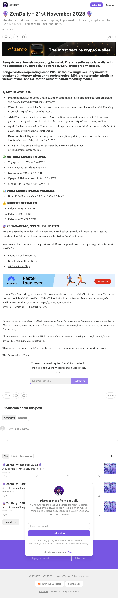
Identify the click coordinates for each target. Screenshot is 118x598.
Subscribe (96, 5)
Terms (66, 576)
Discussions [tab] (26, 456)
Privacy (58, 576)
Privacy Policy (82, 543)
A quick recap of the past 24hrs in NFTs (23, 468)
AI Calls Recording (19, 267)
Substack (43, 591)
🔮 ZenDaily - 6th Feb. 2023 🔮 (22, 464)
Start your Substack (50, 583)
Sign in (110, 4)
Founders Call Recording (22, 256)
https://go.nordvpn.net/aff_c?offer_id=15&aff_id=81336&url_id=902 (37, 305)
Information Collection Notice (58, 543)
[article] (59, 470)
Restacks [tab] (22, 417)
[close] (88, 487)
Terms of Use (74, 540)
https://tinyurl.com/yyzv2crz (90, 121)
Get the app (74, 583)
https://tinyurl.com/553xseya (36, 112)
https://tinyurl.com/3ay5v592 (38, 140)
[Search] (112, 456)
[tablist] (15, 418)
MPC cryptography (85, 75)
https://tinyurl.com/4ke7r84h (37, 131)
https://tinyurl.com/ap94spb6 (24, 150)
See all (8, 522)
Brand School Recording (22, 261)
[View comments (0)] (16, 37)
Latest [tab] (14, 456)
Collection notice (80, 576)
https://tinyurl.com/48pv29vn (38, 102)
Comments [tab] (9, 417)
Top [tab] (6, 456)
